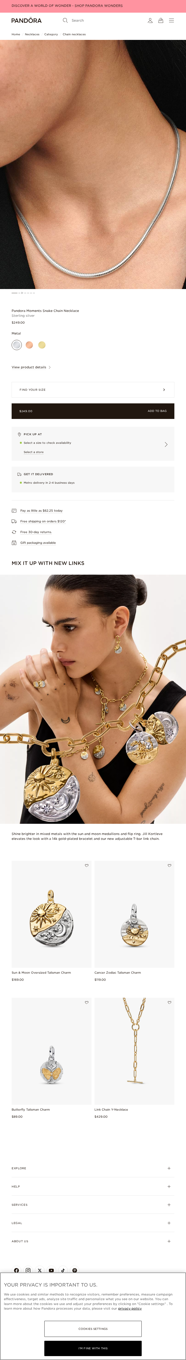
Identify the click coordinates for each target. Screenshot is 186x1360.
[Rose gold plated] (29, 351)
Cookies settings (93, 1329)
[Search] (65, 20)
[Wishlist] (86, 1083)
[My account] (150, 20)
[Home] (27, 20)
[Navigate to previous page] (67, 748)
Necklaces (32, 34)
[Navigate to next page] (119, 748)
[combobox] (166, 632)
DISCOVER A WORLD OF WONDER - (67, 6)
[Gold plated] (42, 351)
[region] (93, 1316)
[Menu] (171, 20)
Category (51, 34)
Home (16, 34)
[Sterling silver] (17, 351)
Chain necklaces (74, 34)
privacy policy (130, 1308)
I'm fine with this (93, 1348)
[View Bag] (160, 20)
